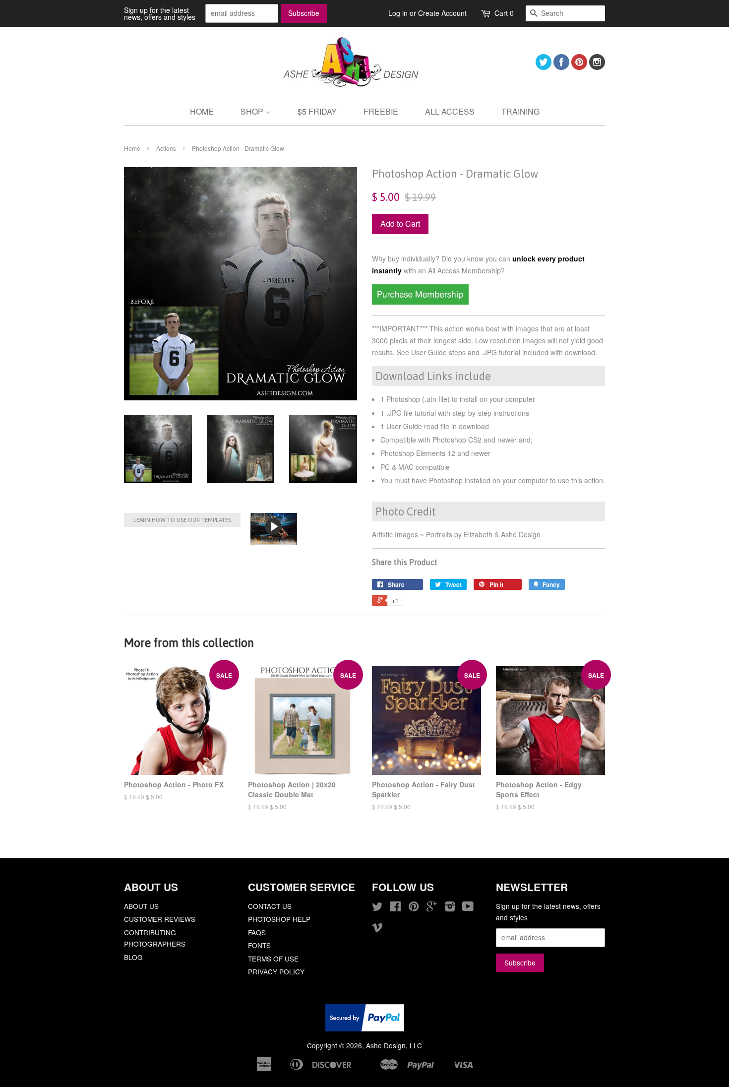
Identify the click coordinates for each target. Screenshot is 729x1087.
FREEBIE (381, 111)
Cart (504, 13)
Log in (398, 13)
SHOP (253, 111)
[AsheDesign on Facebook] (561, 66)
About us (141, 906)
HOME (202, 111)
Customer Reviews (159, 919)
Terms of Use (273, 958)
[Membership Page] (420, 302)
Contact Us (270, 906)
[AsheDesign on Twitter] (543, 66)
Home (132, 148)
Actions (166, 148)
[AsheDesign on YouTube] (468, 908)
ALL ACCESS (450, 111)
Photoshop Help (279, 919)
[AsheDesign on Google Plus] (431, 908)
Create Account (442, 13)
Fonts (259, 945)
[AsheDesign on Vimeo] (377, 929)
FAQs (257, 932)
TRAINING (520, 111)
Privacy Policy (276, 971)
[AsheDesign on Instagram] (597, 66)
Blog (133, 957)
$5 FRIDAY (317, 111)
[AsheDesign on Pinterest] (579, 66)
